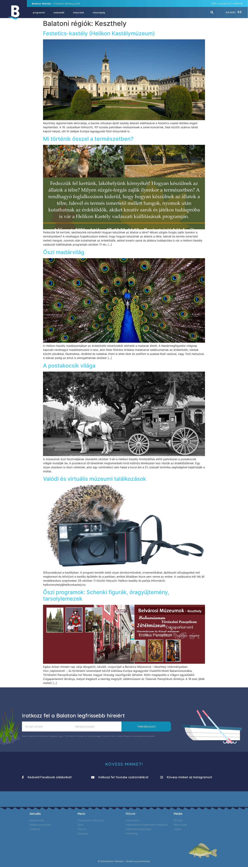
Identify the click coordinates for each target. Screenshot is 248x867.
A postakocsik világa (69, 365)
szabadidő (58, 12)
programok (39, 12)
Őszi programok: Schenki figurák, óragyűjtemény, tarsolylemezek (106, 595)
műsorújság (99, 12)
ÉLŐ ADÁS (231, 12)
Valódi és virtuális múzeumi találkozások (94, 478)
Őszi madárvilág (63, 252)
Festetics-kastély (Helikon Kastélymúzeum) (99, 33)
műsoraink (78, 12)
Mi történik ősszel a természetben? (88, 139)
